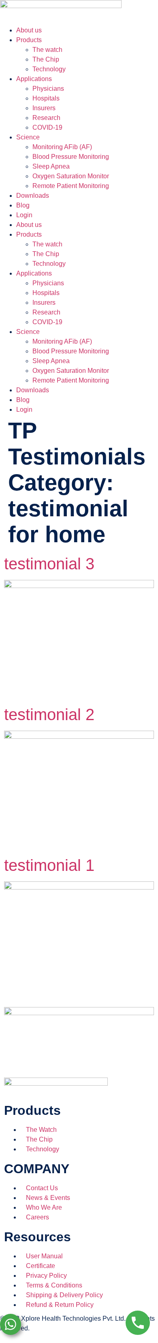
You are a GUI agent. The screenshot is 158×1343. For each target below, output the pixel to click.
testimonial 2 (49, 714)
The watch (47, 49)
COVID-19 (47, 127)
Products (29, 39)
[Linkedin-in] (58, 1056)
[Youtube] (102, 1056)
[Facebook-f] (14, 1056)
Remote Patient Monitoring (70, 185)
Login (24, 215)
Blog (23, 205)
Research (46, 117)
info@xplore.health (27, 1337)
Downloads (32, 195)
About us (29, 30)
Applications (34, 78)
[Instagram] (80, 1056)
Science (28, 137)
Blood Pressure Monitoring (70, 156)
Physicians (48, 88)
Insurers (44, 108)
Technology (49, 69)
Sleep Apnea (51, 166)
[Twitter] (36, 1056)
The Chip (45, 59)
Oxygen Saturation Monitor (70, 176)
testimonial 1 (49, 865)
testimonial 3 (49, 564)
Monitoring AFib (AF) (62, 146)
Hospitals (46, 98)
